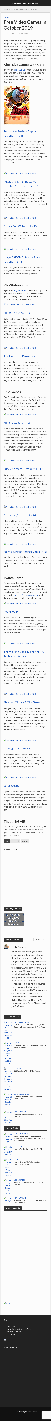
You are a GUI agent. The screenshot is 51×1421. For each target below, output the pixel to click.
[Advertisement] (25, 877)
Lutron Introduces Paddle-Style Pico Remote (28, 1116)
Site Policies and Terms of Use (19, 1329)
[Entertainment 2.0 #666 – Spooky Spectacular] (8, 1100)
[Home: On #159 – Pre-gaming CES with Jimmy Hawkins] (8, 1053)
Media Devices (19, 1147)
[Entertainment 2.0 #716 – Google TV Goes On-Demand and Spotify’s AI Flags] (8, 1030)
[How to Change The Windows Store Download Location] (8, 1167)
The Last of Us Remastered (20, 356)
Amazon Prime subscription (26, 595)
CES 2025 (17, 1068)
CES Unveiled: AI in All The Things (27, 1071)
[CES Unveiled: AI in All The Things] (8, 1079)
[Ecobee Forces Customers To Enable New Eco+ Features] (8, 1199)
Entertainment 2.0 (21, 1022)
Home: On (18, 1043)
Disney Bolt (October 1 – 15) (20, 226)
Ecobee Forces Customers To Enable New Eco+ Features (30, 1202)
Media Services (20, 1180)
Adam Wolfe (11, 611)
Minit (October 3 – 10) (17, 422)
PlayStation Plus (20, 290)
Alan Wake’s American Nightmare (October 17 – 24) (25, 552)
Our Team (11, 1326)
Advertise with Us (14, 1332)
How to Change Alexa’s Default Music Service (28, 1184)
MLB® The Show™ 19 (17, 313)
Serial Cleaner (12, 785)
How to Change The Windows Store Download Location (27, 1163)
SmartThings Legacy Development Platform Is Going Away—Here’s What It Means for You (29, 1138)
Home (6, 9)
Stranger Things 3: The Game (22, 702)
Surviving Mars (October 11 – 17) (23, 469)
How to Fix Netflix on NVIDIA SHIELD (28, 1149)
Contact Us (11, 1334)
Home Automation (21, 1112)
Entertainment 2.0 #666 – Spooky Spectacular (28, 1098)
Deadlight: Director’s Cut (19, 748)
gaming (25, 841)
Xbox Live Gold (20, 70)
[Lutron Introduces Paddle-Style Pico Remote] (8, 1117)
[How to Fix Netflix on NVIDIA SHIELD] (8, 1151)
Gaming (7, 17)
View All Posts (40, 939)
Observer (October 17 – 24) (20, 515)
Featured (15, 841)
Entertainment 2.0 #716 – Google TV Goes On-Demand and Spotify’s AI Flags (13, 921)
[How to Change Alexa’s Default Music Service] (8, 1186)
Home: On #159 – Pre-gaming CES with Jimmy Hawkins (30, 1046)
